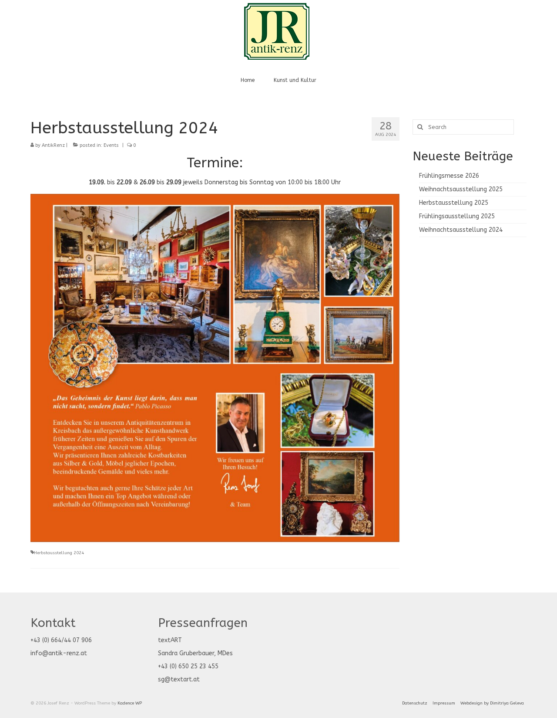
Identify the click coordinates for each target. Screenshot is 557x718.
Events (111, 145)
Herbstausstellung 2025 (453, 203)
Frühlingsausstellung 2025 (457, 216)
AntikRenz (53, 145)
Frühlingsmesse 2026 (449, 176)
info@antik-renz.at (58, 653)
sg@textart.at (179, 679)
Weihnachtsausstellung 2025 (461, 189)
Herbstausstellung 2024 (59, 552)
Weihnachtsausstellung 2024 (461, 230)
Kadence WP (129, 703)
